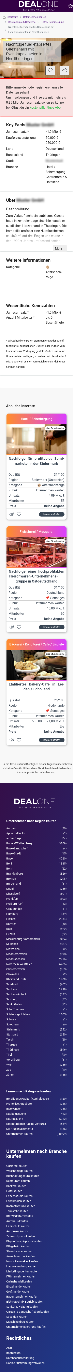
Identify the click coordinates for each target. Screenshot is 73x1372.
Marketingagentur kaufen (22, 1271)
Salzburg (11, 999)
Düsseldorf (13, 893)
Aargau (11, 828)
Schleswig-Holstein (18, 1014)
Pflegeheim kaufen (18, 1246)
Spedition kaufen (16, 1316)
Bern (9, 868)
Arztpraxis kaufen (17, 1231)
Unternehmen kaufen (34, 17)
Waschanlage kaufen (19, 1170)
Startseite (13, 17)
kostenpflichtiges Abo (45, 107)
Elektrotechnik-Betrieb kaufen (24, 1301)
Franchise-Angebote (19, 1103)
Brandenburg (14, 873)
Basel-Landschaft (17, 848)
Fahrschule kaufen (18, 1226)
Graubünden (14, 908)
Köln (9, 928)
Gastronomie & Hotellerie (21, 22)
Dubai (10, 888)
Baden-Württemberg (19, 843)
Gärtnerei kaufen (16, 1165)
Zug (8, 1069)
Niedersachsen (15, 959)
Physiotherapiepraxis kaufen (24, 1241)
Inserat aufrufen (51, 514)
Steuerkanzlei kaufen (19, 1251)
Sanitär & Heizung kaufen (22, 1306)
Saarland (12, 984)
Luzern (10, 934)
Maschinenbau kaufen (20, 1321)
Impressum (13, 1353)
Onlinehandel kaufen (19, 1281)
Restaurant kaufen (18, 1181)
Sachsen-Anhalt (16, 994)
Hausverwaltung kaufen (21, 1266)
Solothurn (12, 1024)
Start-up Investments (19, 1128)
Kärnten (11, 923)
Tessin (10, 1039)
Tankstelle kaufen (17, 1211)
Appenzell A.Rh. (16, 833)
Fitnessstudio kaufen (19, 1196)
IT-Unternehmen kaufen (20, 1276)
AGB (9, 1347)
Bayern (10, 858)
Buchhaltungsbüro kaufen (22, 1175)
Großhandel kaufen (18, 1291)
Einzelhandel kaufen (18, 1286)
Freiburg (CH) (14, 903)
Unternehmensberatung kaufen (26, 1326)
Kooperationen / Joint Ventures (26, 1123)
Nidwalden (13, 949)
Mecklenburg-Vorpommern (23, 939)
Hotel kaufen (14, 1191)
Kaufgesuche (14, 1118)
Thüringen (12, 1049)
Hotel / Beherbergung (52, 22)
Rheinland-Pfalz (16, 979)
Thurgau (11, 1044)
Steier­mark (13, 1029)
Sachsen (11, 989)
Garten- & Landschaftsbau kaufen (27, 1311)
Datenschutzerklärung (20, 1358)
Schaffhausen (15, 1009)
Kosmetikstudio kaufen (20, 1206)
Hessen (11, 918)
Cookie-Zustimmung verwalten (25, 1363)
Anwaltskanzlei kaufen (20, 1256)
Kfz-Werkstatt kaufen (19, 1216)
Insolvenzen (13, 1108)
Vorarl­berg (13, 1059)
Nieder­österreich (16, 954)
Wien (9, 1064)
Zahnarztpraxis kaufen (20, 1236)
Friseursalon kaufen (18, 1201)
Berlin (9, 863)
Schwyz (11, 1019)
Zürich (10, 1074)
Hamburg (12, 913)
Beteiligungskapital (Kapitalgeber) (27, 1098)
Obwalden (12, 974)
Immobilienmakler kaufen (22, 1261)
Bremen (11, 878)
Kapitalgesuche (16, 1113)
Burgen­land (13, 883)
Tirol (9, 1054)
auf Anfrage (13, 838)
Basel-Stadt (13, 853)
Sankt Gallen (14, 1004)
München (12, 944)
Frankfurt (12, 898)
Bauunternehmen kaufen (22, 1296)
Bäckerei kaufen (16, 1186)
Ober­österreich (15, 969)
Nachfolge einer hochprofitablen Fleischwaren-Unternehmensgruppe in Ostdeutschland (36, 576)
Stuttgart (12, 1034)
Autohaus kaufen (17, 1221)
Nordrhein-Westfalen (19, 964)
